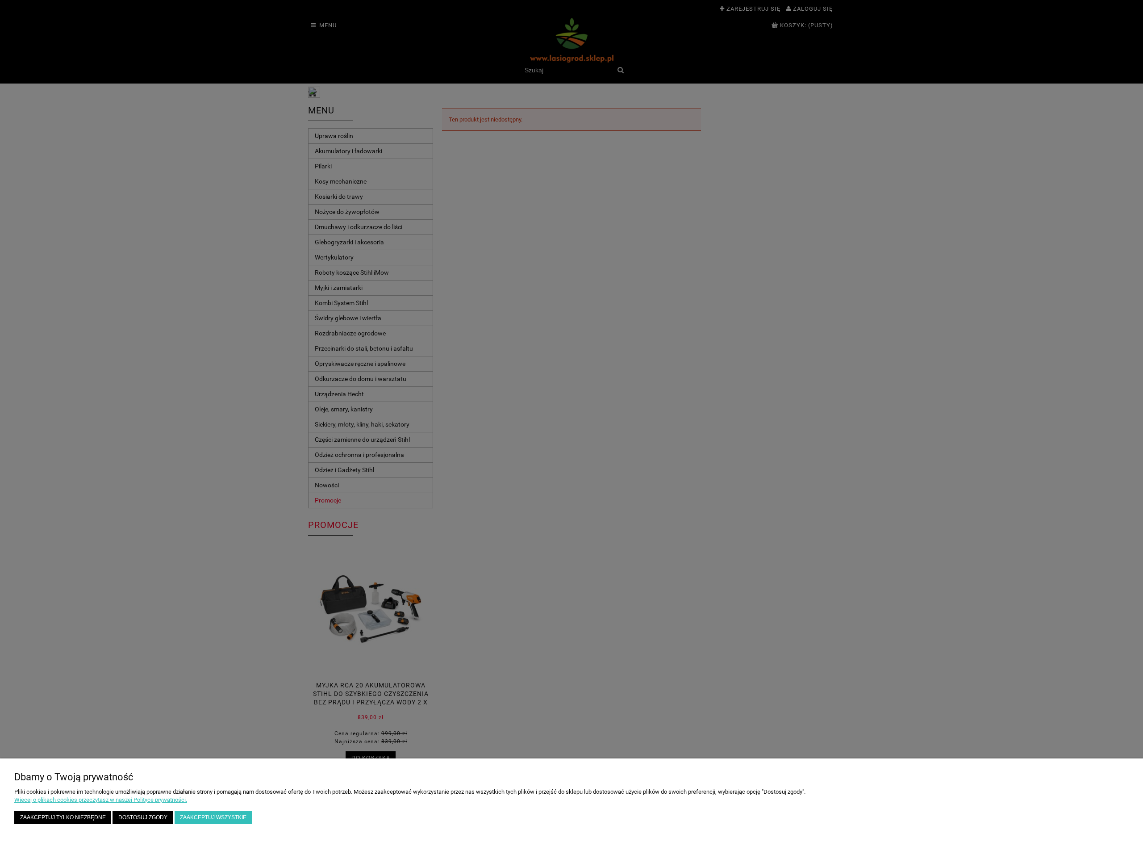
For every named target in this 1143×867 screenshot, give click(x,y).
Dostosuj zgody (142, 817)
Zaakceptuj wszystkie (213, 817)
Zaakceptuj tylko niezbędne (63, 817)
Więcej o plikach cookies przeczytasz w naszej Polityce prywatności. (100, 799)
